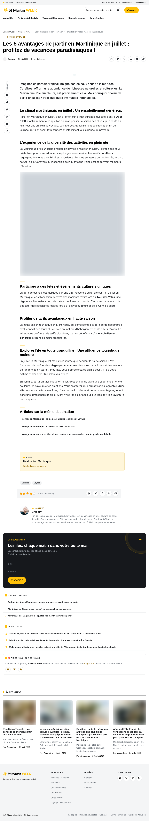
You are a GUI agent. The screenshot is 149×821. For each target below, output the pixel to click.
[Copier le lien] (143, 59)
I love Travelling (118, 815)
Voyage (37, 483)
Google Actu (89, 663)
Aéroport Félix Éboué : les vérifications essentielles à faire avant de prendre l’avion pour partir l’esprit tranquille (128, 733)
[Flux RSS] (20, 669)
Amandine (11, 747)
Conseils (25, 483)
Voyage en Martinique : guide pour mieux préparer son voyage (53, 419)
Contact (88, 787)
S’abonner (131, 10)
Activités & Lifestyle (60, 777)
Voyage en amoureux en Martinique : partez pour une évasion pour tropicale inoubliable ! (67, 434)
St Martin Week (9, 32)
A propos (88, 777)
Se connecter (140, 2)
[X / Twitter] (14, 669)
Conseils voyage (25, 32)
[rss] (139, 778)
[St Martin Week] (38, 10)
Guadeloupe (56, 792)
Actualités (55, 782)
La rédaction (90, 782)
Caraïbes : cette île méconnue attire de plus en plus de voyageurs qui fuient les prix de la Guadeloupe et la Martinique (92, 735)
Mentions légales (88, 815)
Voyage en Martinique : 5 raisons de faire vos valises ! (49, 426)
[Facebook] (8, 669)
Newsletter (127, 2)
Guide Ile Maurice (137, 815)
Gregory (11, 59)
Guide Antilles (57, 797)
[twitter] (126, 778)
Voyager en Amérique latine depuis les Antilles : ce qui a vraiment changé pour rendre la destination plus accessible (56, 733)
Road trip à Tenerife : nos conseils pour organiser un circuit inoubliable (17, 732)
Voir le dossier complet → (35, 466)
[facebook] (120, 778)
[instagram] (132, 778)
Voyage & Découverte (61, 802)
